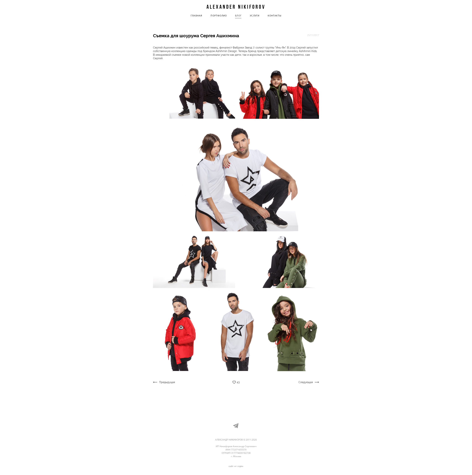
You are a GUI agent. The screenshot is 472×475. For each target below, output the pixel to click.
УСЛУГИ (254, 15)
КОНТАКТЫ (274, 15)
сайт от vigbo (236, 466)
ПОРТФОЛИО (219, 15)
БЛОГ (238, 15)
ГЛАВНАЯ (196, 15)
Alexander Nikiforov (236, 7)
